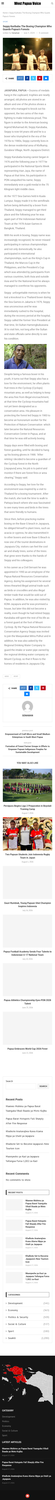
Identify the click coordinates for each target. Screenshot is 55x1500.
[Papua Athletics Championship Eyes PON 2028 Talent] (27, 979)
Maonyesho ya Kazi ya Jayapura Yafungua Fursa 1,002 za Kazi (37, 1276)
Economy (28, 1310)
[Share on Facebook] (27, 78)
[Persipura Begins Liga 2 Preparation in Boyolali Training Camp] (27, 785)
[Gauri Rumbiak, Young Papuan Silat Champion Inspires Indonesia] (27, 882)
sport (16, 676)
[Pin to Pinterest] (39, 78)
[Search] (52, 3)
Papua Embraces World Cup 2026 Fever (27, 1048)
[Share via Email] (46, 78)
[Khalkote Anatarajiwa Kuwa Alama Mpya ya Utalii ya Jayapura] (14, 1242)
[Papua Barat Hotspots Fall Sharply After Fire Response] (14, 1225)
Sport (28, 1331)
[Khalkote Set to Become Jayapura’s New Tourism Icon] (14, 1260)
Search (9, 1081)
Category (8, 1410)
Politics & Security (28, 1317)
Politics (5, 1421)
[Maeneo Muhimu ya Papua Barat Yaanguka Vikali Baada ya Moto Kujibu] (14, 1204)
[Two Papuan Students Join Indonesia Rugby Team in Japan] (27, 833)
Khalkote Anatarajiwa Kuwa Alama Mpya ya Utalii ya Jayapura (36, 1241)
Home (5, 13)
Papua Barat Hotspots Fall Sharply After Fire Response (36, 1224)
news (7, 676)
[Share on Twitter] (33, 78)
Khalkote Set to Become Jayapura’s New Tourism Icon (37, 1259)
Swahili (28, 1338)
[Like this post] (21, 78)
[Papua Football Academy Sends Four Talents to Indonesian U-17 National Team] (27, 931)
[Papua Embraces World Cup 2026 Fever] (27, 1028)
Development (28, 1303)
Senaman (15, 33)
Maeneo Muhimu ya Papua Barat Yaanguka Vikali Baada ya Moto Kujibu (36, 1205)
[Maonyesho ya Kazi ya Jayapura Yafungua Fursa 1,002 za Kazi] (14, 1277)
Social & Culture (28, 1324)
